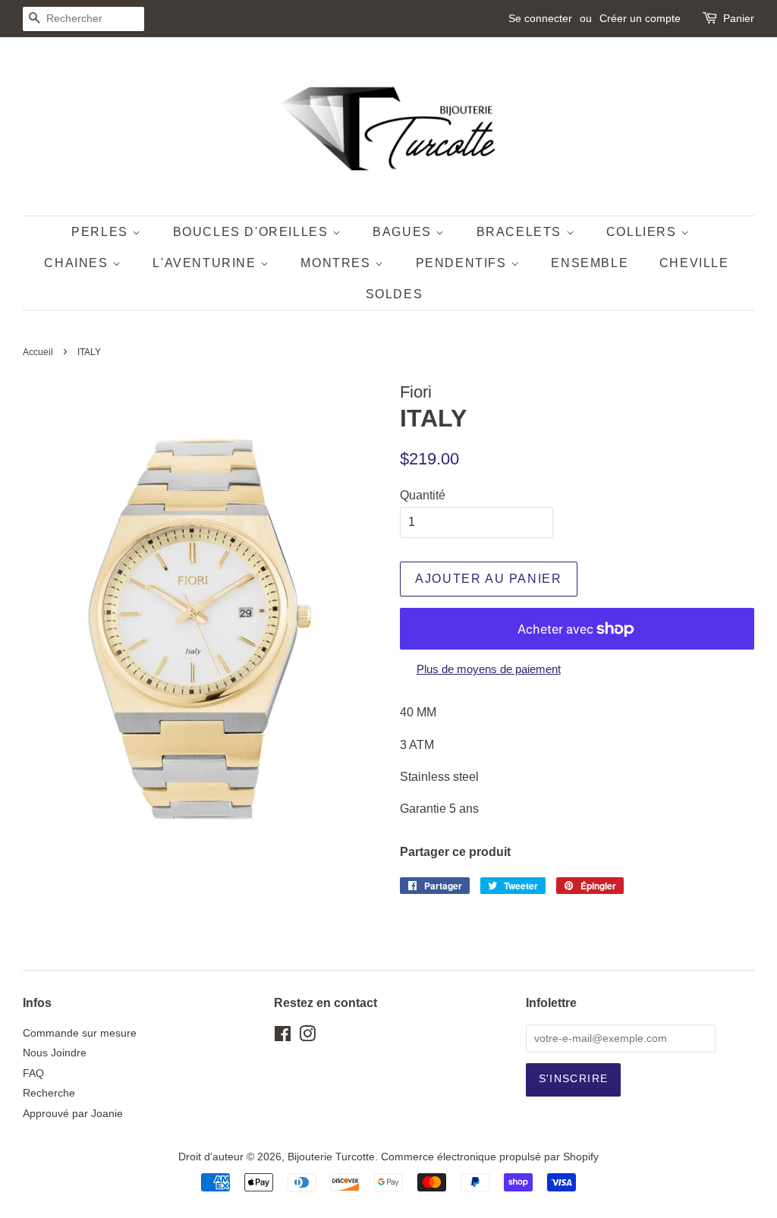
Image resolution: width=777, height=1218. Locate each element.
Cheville (694, 263)
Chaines (78, 263)
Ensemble (589, 263)
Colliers (643, 231)
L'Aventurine (206, 263)
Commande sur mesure (80, 1033)
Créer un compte (640, 18)
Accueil (38, 352)
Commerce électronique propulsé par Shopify (490, 1157)
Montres (337, 263)
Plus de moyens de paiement (489, 669)
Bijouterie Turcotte (331, 1157)
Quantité (422, 495)
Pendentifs (463, 263)
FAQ (33, 1073)
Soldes (394, 294)
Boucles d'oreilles (252, 231)
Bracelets (521, 231)
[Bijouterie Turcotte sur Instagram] (307, 1037)
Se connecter (540, 18)
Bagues (404, 231)
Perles (101, 231)
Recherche (49, 1093)
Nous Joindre (55, 1053)
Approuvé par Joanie (73, 1113)
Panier (738, 18)
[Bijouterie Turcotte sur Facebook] (282, 1037)
